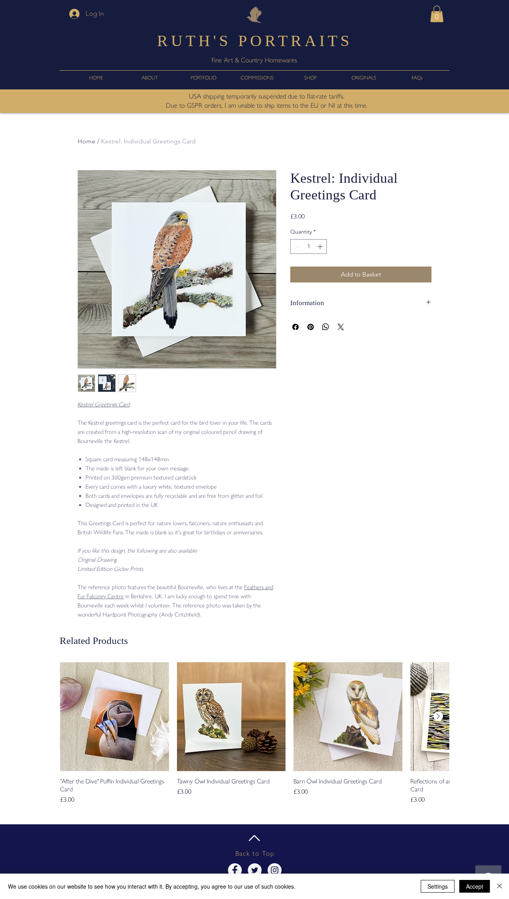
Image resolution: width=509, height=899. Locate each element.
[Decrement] (296, 246)
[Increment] (321, 246)
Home (86, 141)
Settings (437, 886)
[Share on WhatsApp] (325, 327)
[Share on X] (341, 327)
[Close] (499, 886)
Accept (474, 886)
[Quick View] (114, 716)
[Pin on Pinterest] (310, 327)
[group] (254, 733)
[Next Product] (438, 716)
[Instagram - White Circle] (275, 870)
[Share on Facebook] (295, 327)
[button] (437, 14)
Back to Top (255, 853)
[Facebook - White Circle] (235, 870)
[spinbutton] (308, 246)
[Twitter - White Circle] (255, 870)
